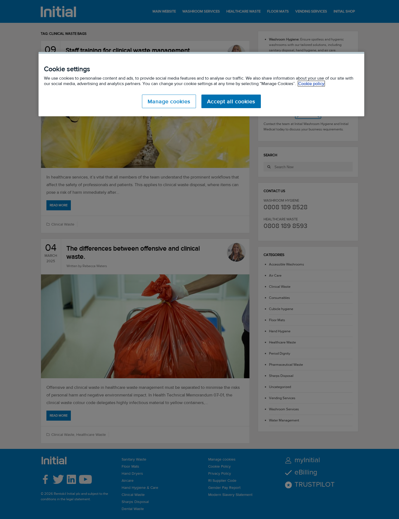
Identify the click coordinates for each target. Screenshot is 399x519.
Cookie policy (311, 83)
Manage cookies (169, 101)
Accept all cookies (231, 101)
